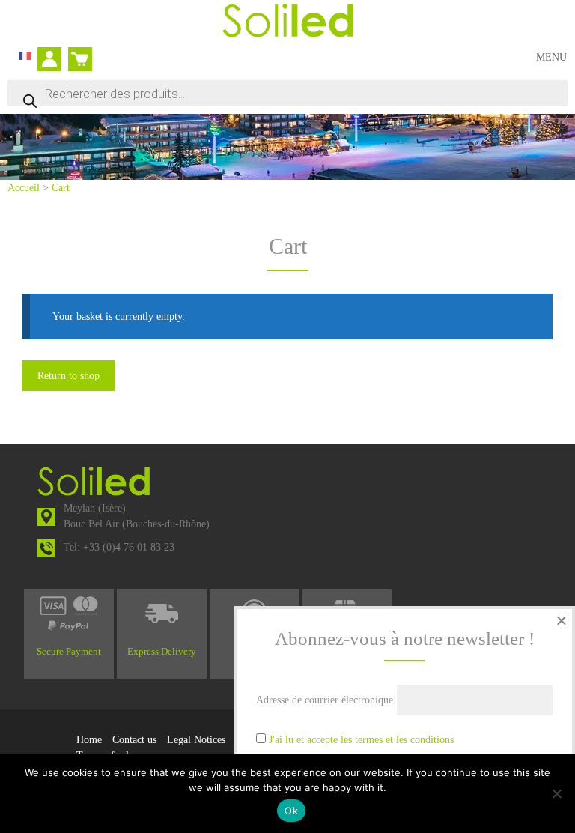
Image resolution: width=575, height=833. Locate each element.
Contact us (134, 739)
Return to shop (68, 375)
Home (89, 739)
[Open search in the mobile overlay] (287, 93)
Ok (291, 811)
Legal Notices (196, 739)
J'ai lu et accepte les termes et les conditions (361, 739)
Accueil (23, 187)
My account (53, 60)
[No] (556, 793)
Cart (77, 52)
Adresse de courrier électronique (324, 700)
